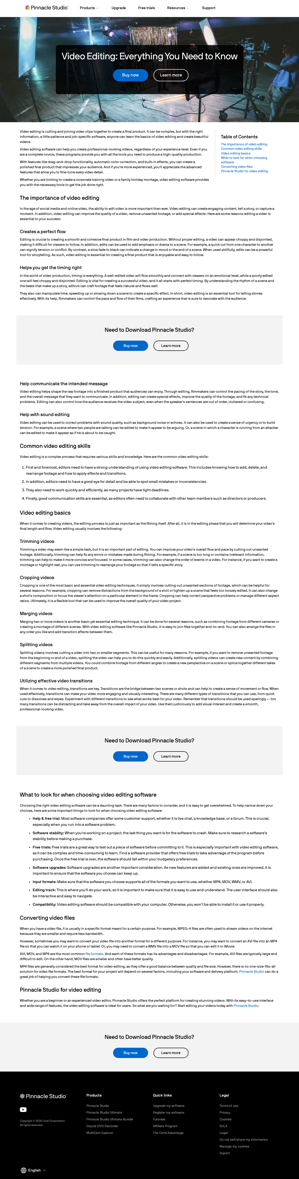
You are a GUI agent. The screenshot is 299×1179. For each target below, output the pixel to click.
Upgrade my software (169, 1106)
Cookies (225, 1119)
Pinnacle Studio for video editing (244, 171)
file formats (94, 954)
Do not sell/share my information (244, 1139)
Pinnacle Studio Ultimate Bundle (109, 1119)
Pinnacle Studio (251, 971)
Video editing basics (235, 153)
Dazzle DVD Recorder (102, 1126)
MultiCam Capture (99, 1133)
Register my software (168, 1112)
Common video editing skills (241, 148)
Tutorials (159, 1119)
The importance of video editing (244, 144)
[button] (89, 8)
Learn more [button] (171, 75)
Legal (224, 1133)
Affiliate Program (165, 1126)
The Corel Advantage (168, 1133)
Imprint (225, 1153)
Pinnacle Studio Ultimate (104, 1112)
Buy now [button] (130, 75)
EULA (224, 1126)
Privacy (225, 1112)
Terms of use (229, 1106)
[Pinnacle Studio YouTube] (23, 1109)
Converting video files (237, 166)
